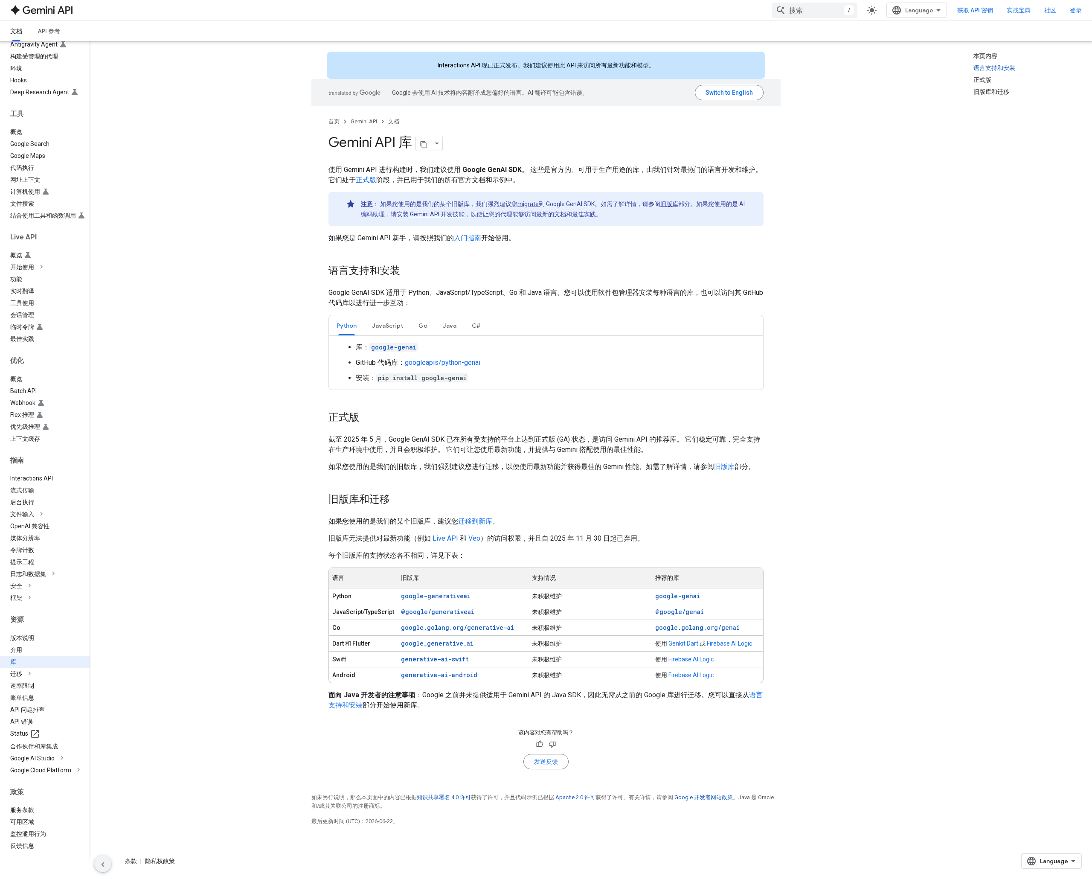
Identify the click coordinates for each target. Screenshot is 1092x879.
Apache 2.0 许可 (575, 797)
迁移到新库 (475, 521)
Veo (474, 538)
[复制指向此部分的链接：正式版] (367, 418)
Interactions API (459, 65)
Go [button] (422, 325)
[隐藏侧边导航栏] (102, 863)
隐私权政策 (160, 861)
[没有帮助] (552, 744)
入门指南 (467, 238)
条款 (131, 861)
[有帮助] (539, 744)
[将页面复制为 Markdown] (423, 143)
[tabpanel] (546, 362)
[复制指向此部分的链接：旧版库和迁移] (398, 500)
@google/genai (679, 612)
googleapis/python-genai (442, 362)
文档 (16, 31)
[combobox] (814, 10)
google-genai (677, 596)
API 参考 (49, 31)
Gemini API (364, 121)
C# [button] (476, 325)
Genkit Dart (683, 643)
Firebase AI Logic (729, 643)
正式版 (366, 180)
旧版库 (669, 204)
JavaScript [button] (387, 325)
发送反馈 (546, 761)
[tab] (346, 325)
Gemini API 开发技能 (437, 214)
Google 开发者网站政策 (703, 797)
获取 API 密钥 (975, 10)
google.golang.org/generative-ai (457, 627)
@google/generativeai (437, 612)
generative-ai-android (439, 675)
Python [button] (347, 325)
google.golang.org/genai (697, 627)
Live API (445, 538)
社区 (1050, 10)
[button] (51, 267)
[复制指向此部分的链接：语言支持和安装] (408, 271)
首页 (334, 121)
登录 (1076, 10)
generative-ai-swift (435, 659)
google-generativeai (435, 596)
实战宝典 (1019, 10)
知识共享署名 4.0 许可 (444, 797)
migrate (528, 204)
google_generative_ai (437, 643)
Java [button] (449, 325)
